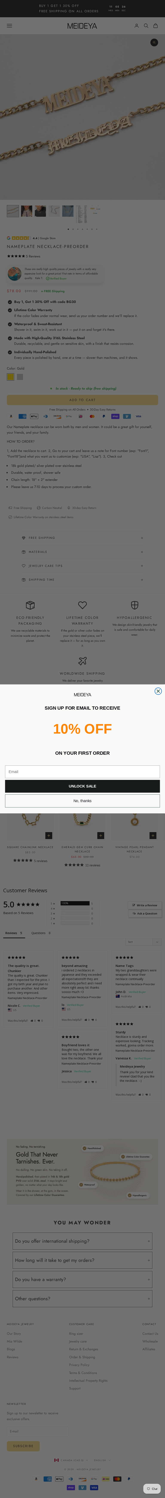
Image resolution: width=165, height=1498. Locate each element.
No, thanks (82, 801)
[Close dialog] (158, 691)
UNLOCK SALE (82, 786)
